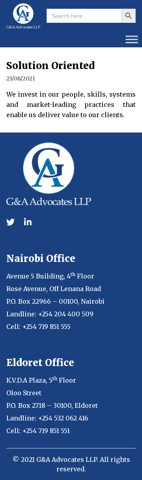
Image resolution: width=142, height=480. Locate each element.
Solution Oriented (50, 66)
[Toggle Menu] (131, 39)
